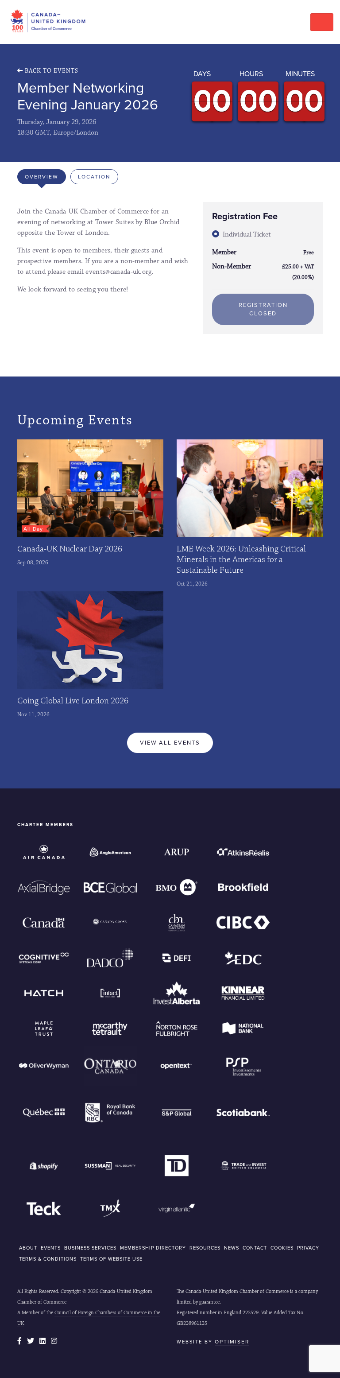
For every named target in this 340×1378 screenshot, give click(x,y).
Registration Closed (263, 309)
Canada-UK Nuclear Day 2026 (69, 548)
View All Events (170, 742)
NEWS (231, 1247)
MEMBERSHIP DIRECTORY (153, 1247)
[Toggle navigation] (321, 22)
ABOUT (28, 1247)
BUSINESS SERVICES (90, 1247)
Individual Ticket (247, 234)
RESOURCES (204, 1247)
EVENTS (51, 1247)
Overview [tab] (41, 177)
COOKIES (282, 1247)
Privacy (308, 1247)
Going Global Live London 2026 (72, 700)
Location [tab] (94, 177)
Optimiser (232, 1342)
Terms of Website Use (111, 1258)
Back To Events (50, 71)
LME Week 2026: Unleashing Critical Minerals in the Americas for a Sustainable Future (241, 559)
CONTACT (255, 1247)
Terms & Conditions (48, 1258)
